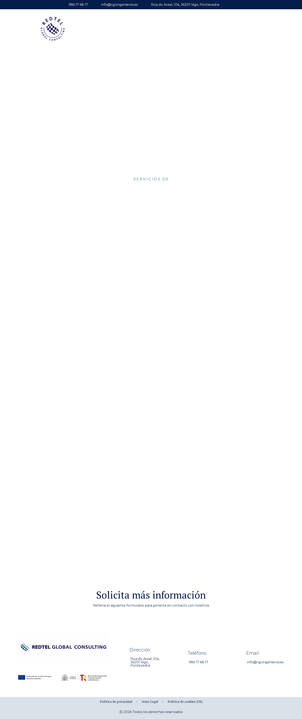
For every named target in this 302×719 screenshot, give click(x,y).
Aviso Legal (150, 701)
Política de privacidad (116, 701)
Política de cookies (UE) (185, 701)
